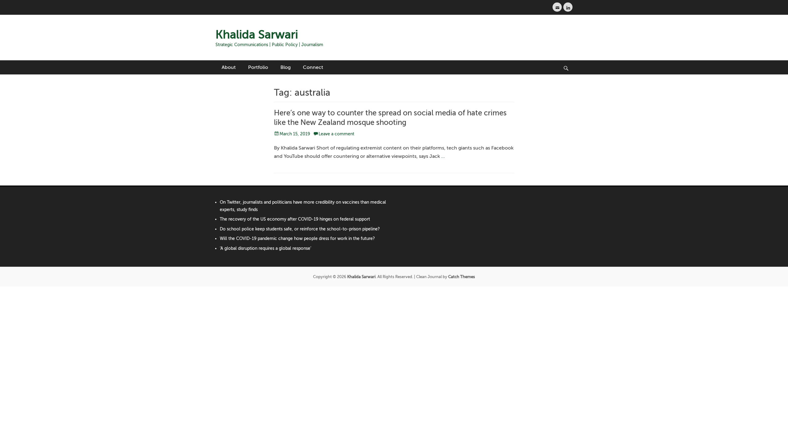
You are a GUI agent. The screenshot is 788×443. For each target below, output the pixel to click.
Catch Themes (461, 276)
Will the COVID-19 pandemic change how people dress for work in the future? (297, 238)
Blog (285, 67)
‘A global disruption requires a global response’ (265, 248)
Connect (313, 67)
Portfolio (258, 67)
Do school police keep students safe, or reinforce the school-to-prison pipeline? (300, 229)
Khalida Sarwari (256, 34)
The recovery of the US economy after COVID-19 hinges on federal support (295, 219)
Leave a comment (336, 134)
